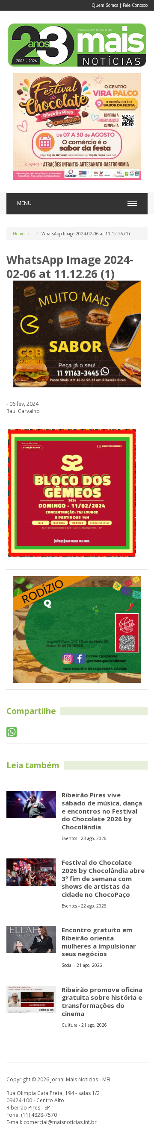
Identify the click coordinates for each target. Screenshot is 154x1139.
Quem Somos (105, 5)
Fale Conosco (135, 5)
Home (18, 234)
